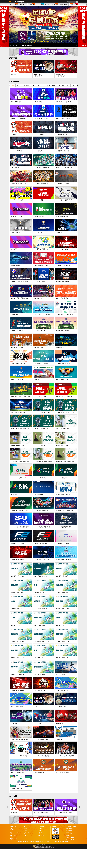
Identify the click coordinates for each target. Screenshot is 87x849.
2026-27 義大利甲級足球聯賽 (42, 118)
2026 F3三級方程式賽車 (40, 543)
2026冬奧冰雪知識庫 (39, 674)
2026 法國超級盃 (38, 232)
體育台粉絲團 (69, 830)
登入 (63, 1)
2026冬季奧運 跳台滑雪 (17, 657)
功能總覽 (26, 835)
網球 (53, 85)
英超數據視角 (15, 723)
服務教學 (40, 834)
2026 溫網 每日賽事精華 (63, 330)
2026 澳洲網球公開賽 (62, 690)
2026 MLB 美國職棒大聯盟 (41, 134)
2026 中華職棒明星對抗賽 (41, 249)
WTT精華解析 (37, 723)
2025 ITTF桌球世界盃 (17, 788)
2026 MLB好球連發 (16, 151)
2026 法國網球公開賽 (17, 347)
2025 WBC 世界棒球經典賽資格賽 (20, 510)
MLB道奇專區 (15, 167)
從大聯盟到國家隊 (39, 494)
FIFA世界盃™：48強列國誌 (18, 412)
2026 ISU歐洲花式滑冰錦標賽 (64, 559)
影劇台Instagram (70, 837)
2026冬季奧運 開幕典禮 (17, 576)
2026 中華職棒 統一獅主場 (41, 183)
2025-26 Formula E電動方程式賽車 (43, 559)
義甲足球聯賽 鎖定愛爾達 (19, 45)
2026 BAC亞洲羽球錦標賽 (63, 265)
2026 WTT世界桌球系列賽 (63, 281)
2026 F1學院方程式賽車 (62, 543)
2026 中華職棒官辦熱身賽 (63, 494)
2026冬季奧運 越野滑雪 (62, 608)
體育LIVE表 (22, 5)
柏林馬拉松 (59, 739)
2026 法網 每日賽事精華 (40, 347)
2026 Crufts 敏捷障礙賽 (62, 429)
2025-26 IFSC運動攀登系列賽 (19, 756)
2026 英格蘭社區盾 (39, 216)
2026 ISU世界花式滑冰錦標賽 (42, 314)
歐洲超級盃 (59, 232)
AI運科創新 (27, 85)
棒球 (34, 85)
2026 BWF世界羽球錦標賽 (63, 102)
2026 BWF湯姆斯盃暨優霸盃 (41, 265)
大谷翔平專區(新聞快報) (62, 151)
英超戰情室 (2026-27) (17, 216)
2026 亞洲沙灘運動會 (17, 379)
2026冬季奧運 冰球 (16, 608)
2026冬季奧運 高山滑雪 (62, 592)
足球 (39, 85)
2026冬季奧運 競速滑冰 (62, 657)
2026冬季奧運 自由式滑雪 (41, 625)
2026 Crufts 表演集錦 (62, 445)
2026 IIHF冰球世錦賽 (17, 330)
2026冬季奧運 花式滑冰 (62, 576)
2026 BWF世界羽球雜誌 (17, 690)
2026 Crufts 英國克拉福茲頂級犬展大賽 (44, 412)
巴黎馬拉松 (37, 379)
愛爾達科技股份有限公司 (23, 841)
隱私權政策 (26, 834)
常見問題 (40, 828)
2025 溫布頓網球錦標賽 (17, 772)
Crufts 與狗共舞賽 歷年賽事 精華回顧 (66, 461)
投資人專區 (16, 832)
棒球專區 (47, 5)
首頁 (11, 5)
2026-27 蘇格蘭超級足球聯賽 (64, 200)
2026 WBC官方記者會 (40, 478)
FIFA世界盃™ (63, 5)
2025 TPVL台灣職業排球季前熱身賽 (21, 739)
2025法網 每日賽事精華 (62, 772)
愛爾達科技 (16, 829)
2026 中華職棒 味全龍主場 (18, 183)
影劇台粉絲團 (69, 832)
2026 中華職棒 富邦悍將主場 (64, 167)
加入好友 (15, 838)
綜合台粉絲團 (69, 834)
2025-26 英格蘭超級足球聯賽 (42, 527)
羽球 (48, 85)
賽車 (63, 85)
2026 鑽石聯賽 (38, 298)
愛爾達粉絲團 (69, 828)
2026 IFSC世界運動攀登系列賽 (64, 314)
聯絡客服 (40, 832)
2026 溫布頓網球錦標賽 (40, 330)
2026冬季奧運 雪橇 (61, 625)
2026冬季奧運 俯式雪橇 (62, 641)
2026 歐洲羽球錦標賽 (39, 281)
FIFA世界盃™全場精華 (40, 396)
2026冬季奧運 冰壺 (16, 625)
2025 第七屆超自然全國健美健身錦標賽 (67, 756)
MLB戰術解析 (37, 74)
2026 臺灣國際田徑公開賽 (18, 363)
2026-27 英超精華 (16, 102)
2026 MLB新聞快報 (61, 134)
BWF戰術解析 (60, 74)
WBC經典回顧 (15, 494)
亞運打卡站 (39, 5)
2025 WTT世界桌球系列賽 (41, 739)
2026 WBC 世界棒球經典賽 (18, 478)
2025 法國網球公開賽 (39, 772)
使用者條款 (26, 832)
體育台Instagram (70, 835)
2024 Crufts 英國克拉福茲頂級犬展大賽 (44, 429)
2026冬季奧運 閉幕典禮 (40, 576)
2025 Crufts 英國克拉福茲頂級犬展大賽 (22, 429)
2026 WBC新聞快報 (61, 478)
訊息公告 (40, 830)
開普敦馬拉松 (60, 347)
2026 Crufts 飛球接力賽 (17, 445)
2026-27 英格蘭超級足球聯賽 (19, 118)
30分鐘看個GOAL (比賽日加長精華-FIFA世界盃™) (24, 396)
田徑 (73, 85)
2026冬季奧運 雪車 (39, 592)
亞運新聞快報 (14, 74)
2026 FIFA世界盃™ (39, 200)
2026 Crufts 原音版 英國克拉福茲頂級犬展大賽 (69, 412)
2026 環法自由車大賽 (17, 200)
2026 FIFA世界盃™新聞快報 (64, 396)
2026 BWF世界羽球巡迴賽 (63, 249)
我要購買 (31, 5)
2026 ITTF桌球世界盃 (17, 314)
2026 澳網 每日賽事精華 (17, 707)
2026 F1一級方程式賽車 (62, 183)
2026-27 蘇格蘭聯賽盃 (62, 216)
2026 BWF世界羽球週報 (17, 559)
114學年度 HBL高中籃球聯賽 (41, 756)
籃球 (44, 85)
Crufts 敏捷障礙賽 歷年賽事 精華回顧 (44, 461)
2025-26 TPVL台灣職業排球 (41, 510)
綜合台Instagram (70, 839)
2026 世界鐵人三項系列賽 (41, 363)
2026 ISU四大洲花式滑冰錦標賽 (20, 527)
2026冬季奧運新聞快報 (17, 674)
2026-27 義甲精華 (39, 102)
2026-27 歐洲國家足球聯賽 (63, 527)
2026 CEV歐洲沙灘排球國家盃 (64, 363)
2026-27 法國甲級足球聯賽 (63, 118)
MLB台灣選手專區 (39, 151)
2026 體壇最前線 (15, 265)
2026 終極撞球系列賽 (62, 379)
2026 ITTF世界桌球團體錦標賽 (19, 298)
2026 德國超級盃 (15, 232)
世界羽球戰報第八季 (39, 690)
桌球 (58, 85)
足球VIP (54, 5)
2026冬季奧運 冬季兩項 (40, 608)
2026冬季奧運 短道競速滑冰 (41, 641)
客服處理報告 (41, 835)
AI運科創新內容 (60, 674)
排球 (68, 85)
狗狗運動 (19, 85)
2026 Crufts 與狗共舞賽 (40, 445)
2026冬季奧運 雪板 (39, 657)
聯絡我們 (67, 841)
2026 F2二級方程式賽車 (17, 543)
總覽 (13, 85)
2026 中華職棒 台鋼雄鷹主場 (41, 167)
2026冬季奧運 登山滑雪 (17, 592)
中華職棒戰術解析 (61, 707)
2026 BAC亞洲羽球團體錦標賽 (64, 510)
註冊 (66, 1)
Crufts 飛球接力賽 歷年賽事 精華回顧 (21, 461)
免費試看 (26, 828)
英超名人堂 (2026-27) (17, 249)
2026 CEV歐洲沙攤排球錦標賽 (19, 281)
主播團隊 (15, 835)
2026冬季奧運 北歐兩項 (17, 641)
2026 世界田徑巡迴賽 (62, 298)
